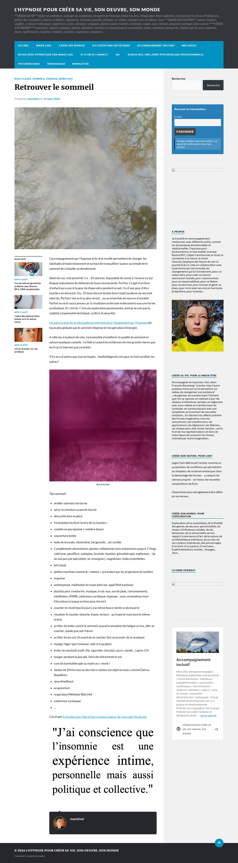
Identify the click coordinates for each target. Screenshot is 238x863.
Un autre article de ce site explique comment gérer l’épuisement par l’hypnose (98, 323)
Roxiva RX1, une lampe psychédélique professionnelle (166, 54)
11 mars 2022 (52, 98)
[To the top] (219, 843)
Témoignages (56, 63)
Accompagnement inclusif (155, 45)
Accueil (23, 45)
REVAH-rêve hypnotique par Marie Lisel (45, 54)
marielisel (33, 98)
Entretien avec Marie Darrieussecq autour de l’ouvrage (105, 717)
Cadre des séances (72, 45)
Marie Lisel (44, 45)
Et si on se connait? (94, 54)
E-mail (177, 116)
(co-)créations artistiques (111, 45)
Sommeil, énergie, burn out (53, 78)
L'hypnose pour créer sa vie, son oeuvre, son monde (87, 9)
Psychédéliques (29, 63)
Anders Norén (36, 856)
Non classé (22, 78)
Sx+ (118, 54)
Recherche (178, 78)
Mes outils (189, 45)
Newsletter (80, 63)
